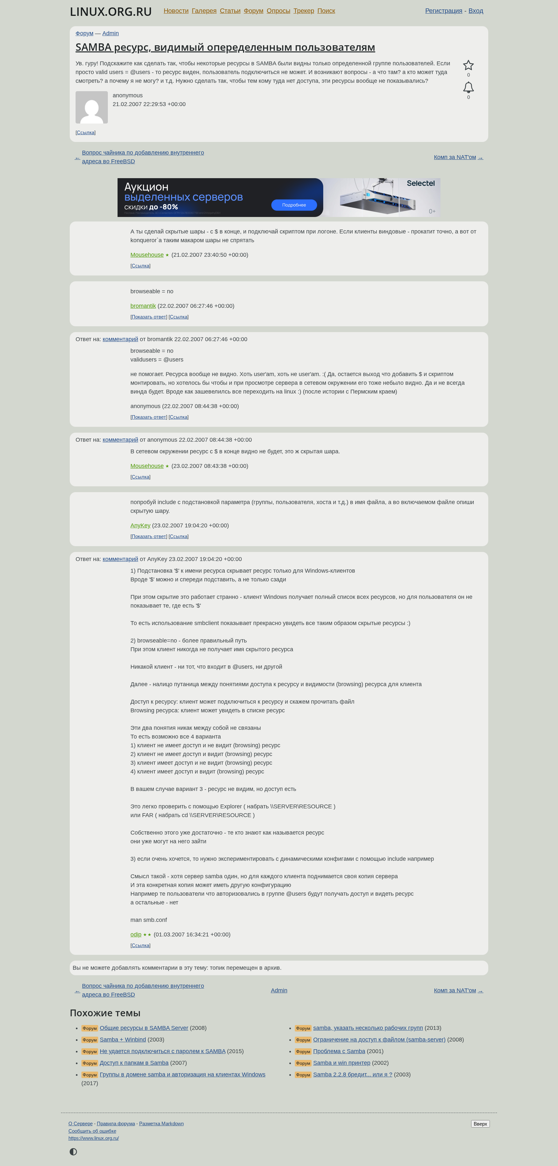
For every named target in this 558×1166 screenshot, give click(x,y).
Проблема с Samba (339, 1051)
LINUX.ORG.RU (111, 11)
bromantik (143, 306)
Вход (476, 10)
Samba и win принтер (341, 1063)
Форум (254, 10)
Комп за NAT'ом (455, 157)
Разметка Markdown (161, 1123)
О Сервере (80, 1123)
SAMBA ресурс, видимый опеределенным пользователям (225, 47)
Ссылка (85, 132)
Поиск (326, 10)
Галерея (204, 10)
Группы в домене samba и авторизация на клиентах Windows (182, 1074)
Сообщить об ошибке (92, 1131)
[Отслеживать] (468, 87)
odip (135, 934)
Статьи (230, 10)
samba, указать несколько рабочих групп (368, 1028)
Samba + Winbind (123, 1039)
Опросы (278, 10)
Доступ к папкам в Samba (134, 1063)
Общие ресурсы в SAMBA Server (144, 1028)
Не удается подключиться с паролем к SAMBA (162, 1051)
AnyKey (140, 525)
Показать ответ (149, 316)
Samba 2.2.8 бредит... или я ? (352, 1074)
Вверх (480, 1124)
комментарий (120, 339)
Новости (176, 10)
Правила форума (116, 1123)
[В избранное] (468, 65)
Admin (110, 33)
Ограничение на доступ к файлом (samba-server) (379, 1039)
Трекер (304, 10)
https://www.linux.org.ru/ (93, 1138)
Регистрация (443, 10)
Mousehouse (147, 255)
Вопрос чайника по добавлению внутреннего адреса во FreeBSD (143, 157)
